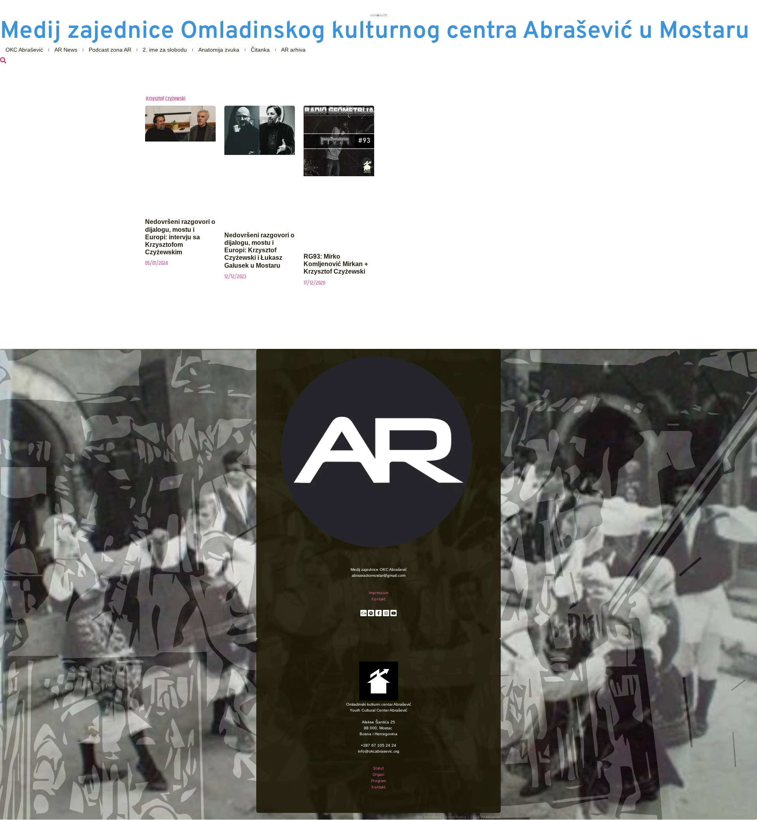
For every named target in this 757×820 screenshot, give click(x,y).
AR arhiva (293, 50)
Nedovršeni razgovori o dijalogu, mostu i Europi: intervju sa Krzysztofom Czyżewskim (180, 236)
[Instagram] (386, 613)
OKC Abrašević (24, 50)
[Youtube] (393, 613)
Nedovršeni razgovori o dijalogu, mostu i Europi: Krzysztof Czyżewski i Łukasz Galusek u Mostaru (259, 250)
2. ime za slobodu (165, 50)
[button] (3, 60)
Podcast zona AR (110, 50)
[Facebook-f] (378, 613)
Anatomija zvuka (218, 50)
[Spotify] (371, 613)
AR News (65, 50)
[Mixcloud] (363, 613)
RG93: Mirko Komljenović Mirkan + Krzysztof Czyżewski (336, 264)
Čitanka (260, 50)
